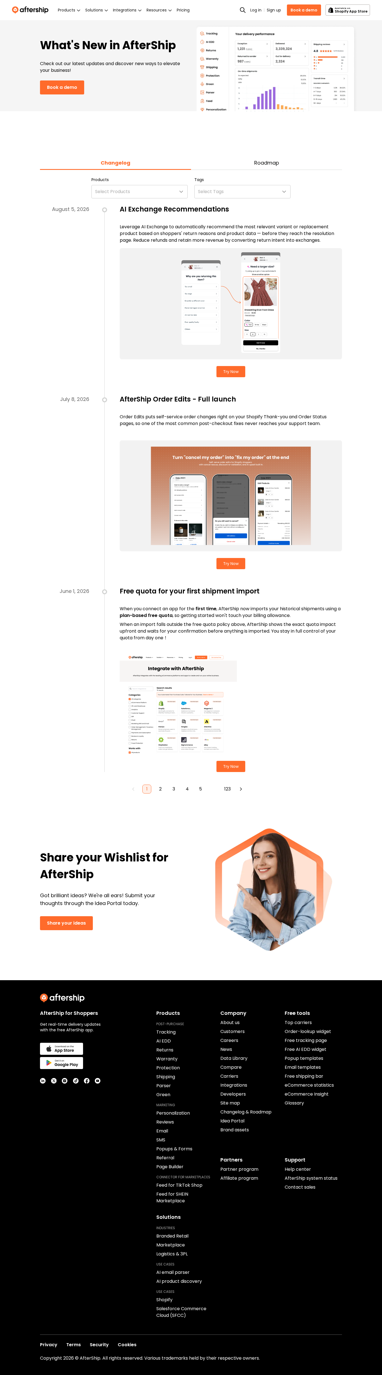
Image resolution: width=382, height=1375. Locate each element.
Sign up (274, 10)
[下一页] (240, 789)
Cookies (127, 1344)
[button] (139, 191)
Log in (255, 10)
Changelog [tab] (115, 162)
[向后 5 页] (213, 789)
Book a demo (304, 10)
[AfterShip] (31, 10)
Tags (199, 179)
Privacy (48, 1344)
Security (99, 1344)
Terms (73, 1344)
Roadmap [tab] (266, 162)
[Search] (243, 10)
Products (100, 179)
